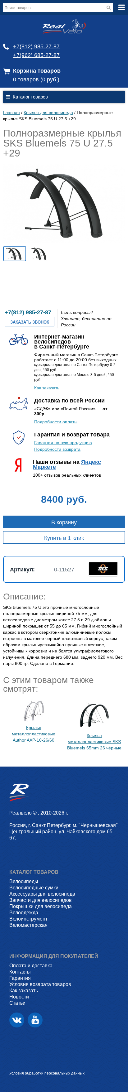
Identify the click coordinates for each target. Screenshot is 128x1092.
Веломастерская (28, 925)
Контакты (20, 971)
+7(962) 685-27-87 (36, 55)
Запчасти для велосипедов (40, 900)
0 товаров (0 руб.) (36, 79)
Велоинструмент (28, 918)
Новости (19, 996)
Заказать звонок (29, 322)
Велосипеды (23, 881)
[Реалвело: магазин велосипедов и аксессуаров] (64, 32)
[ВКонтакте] (16, 1020)
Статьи (17, 1003)
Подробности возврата (57, 449)
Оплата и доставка (31, 965)
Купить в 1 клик (64, 538)
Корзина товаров (37, 71)
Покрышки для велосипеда (40, 906)
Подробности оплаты (55, 421)
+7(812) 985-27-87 (36, 46)
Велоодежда (23, 912)
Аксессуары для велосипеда (42, 894)
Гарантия (20, 978)
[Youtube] (35, 1020)
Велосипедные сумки (33, 887)
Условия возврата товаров (40, 984)
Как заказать (46, 387)
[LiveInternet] (14, 1063)
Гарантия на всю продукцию (63, 442)
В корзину (64, 522)
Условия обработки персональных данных (47, 1073)
